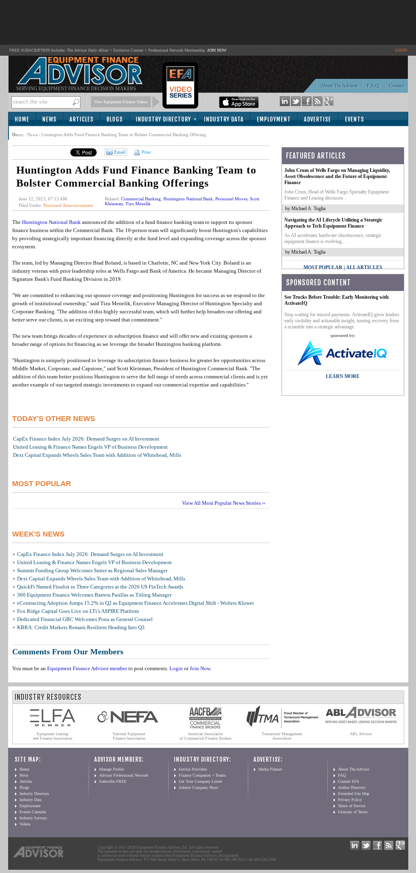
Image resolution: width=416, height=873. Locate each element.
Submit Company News (198, 787)
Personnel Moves (231, 198)
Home (22, 119)
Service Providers (193, 769)
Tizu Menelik (138, 203)
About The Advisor (339, 86)
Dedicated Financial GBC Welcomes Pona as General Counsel (85, 619)
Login (176, 668)
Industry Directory (163, 119)
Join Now (200, 668)
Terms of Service (351, 806)
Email (119, 152)
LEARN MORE (343, 376)
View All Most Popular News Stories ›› (223, 503)
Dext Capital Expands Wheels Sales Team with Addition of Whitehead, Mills (97, 455)
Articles (81, 119)
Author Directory (352, 787)
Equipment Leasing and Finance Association (52, 736)
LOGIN (401, 50)
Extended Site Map (353, 793)
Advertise (317, 119)
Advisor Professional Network (123, 775)
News (49, 119)
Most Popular (322, 267)
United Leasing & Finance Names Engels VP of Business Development (90, 447)
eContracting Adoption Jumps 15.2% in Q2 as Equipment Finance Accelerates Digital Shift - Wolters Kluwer (135, 603)
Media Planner (270, 769)
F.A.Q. (373, 86)
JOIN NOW (216, 50)
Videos (25, 824)
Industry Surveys (33, 818)
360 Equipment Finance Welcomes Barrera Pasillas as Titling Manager (94, 595)
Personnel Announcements (68, 205)
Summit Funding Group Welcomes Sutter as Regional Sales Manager (92, 570)
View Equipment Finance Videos (120, 102)
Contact (396, 86)
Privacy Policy (350, 799)
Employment (274, 119)
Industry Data (224, 119)
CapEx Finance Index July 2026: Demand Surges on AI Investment (86, 439)
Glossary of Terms (353, 812)
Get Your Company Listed (200, 781)
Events (354, 119)
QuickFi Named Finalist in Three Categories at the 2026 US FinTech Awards (100, 587)
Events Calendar (33, 812)
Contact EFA (348, 781)
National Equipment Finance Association (129, 736)
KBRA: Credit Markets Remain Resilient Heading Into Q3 (81, 627)
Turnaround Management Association (282, 736)
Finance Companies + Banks (202, 775)
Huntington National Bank (188, 198)
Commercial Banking (141, 198)
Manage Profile (111, 769)
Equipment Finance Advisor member (87, 668)
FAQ (342, 775)
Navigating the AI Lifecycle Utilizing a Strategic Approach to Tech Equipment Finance (333, 223)
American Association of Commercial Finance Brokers (206, 736)
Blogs (114, 119)
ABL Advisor (361, 734)
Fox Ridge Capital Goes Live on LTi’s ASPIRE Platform (78, 611)
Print (146, 152)
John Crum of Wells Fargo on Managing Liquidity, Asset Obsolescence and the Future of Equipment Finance (337, 176)
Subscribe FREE (112, 781)
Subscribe (31, 133)
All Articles (364, 267)
